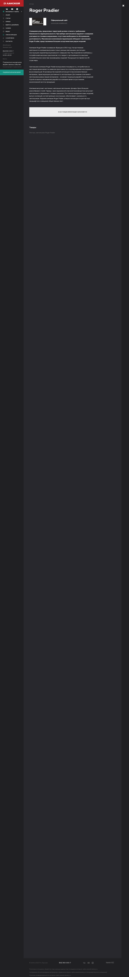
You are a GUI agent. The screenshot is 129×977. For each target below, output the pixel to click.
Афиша (8, 21)
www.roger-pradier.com (59, 23)
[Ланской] (12, 3)
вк (84, 963)
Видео (8, 31)
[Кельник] (111, 962)
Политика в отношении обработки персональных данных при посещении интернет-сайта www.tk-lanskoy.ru (63, 969)
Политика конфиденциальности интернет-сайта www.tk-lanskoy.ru (50, 975)
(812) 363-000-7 (8, 51)
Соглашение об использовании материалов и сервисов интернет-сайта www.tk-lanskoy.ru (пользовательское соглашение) (68, 972)
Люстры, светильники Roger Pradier (42, 133)
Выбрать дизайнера (12, 25)
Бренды (31, 4)
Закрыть (123, 6)
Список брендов (11, 34)
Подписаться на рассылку (12, 72)
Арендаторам (7, 47)
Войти (5, 59)
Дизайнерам (7, 45)
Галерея (8, 28)
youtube (89, 963)
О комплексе (10, 38)
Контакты (9, 41)
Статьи (8, 18)
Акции (8, 15)
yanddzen (93, 963)
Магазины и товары (12, 11)
